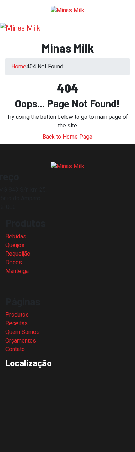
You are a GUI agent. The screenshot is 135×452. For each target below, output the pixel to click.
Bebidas (15, 236)
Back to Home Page (67, 136)
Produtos (17, 314)
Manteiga (17, 271)
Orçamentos (20, 340)
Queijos (14, 245)
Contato (15, 349)
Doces (13, 262)
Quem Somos (22, 331)
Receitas (16, 323)
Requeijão (17, 253)
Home (18, 66)
